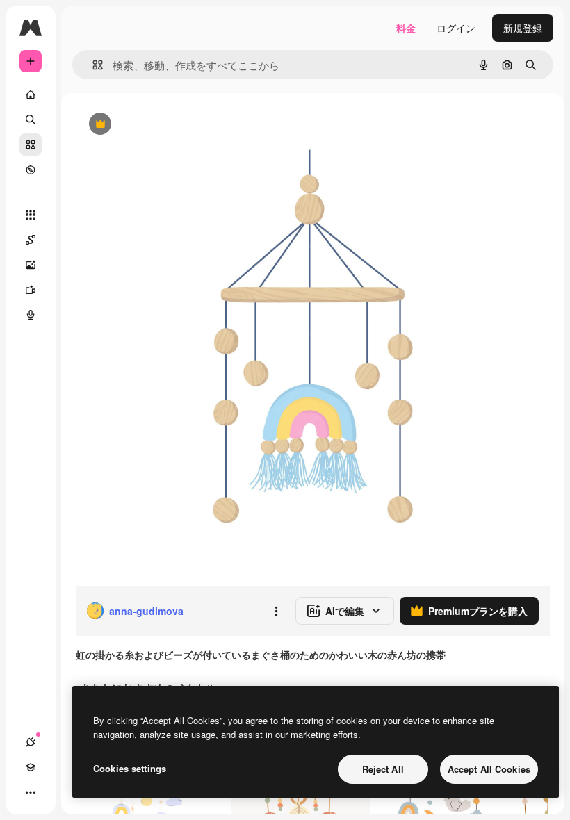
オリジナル (171, 124)
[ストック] (30, 144)
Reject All (383, 769)
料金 (406, 28)
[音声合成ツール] (30, 315)
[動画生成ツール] (30, 290)
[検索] (30, 119)
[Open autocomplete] (92, 65)
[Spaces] (30, 240)
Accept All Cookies (489, 769)
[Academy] (30, 767)
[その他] (30, 792)
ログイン (456, 28)
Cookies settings (129, 768)
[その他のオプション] (276, 611)
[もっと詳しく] (30, 169)
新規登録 (522, 28)
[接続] (30, 742)
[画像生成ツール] (30, 265)
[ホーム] (30, 94)
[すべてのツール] (30, 215)
